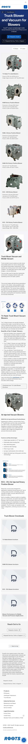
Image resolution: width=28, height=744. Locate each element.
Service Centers (8, 707)
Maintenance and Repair (10, 703)
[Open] (25, 7)
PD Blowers (6, 693)
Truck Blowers (7, 697)
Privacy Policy (7, 713)
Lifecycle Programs (8, 705)
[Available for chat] (24, 740)
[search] (25, 2)
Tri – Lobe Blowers (14, 377)
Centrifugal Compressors (10, 695)
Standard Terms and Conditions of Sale (13, 717)
